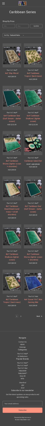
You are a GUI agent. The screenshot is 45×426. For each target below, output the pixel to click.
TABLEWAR (22, 371)
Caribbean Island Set (33, 161)
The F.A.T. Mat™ (22, 363)
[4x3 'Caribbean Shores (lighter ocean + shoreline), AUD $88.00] (33, 236)
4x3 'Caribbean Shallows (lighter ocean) (12, 257)
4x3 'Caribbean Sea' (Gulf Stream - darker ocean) (33, 209)
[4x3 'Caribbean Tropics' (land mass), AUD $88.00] (12, 281)
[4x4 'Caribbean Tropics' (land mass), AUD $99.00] (33, 55)
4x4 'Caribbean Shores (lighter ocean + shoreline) (12, 164)
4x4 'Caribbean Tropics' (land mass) (33, 74)
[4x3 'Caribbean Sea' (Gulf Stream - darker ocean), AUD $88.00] (33, 188)
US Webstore (23, 356)
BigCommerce (26, 417)
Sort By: (6, 35)
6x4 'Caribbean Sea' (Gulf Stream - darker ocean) (12, 118)
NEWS (22, 344)
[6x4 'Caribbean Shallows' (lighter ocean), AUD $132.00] (33, 98)
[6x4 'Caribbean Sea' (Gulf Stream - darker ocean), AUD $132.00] (12, 98)
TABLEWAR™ (22, 373)
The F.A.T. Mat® (22, 354)
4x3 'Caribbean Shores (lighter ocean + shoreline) (33, 257)
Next (38, 316)
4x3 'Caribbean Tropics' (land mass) (12, 300)
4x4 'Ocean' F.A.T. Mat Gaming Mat (33, 300)
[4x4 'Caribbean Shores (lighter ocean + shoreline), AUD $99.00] (12, 143)
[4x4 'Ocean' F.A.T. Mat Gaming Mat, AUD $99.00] (33, 281)
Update (36, 26)
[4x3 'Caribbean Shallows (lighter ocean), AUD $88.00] (12, 236)
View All (22, 376)
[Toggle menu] (3, 3)
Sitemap (22, 347)
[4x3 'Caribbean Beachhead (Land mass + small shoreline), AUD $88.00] (12, 188)
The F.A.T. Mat (22, 368)
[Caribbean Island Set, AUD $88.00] (33, 143)
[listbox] (17, 35)
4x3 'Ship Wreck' (12, 73)
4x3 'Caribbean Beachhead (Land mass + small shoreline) (11, 210)
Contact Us (22, 342)
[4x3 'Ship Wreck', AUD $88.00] (12, 55)
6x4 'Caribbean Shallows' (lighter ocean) (33, 118)
